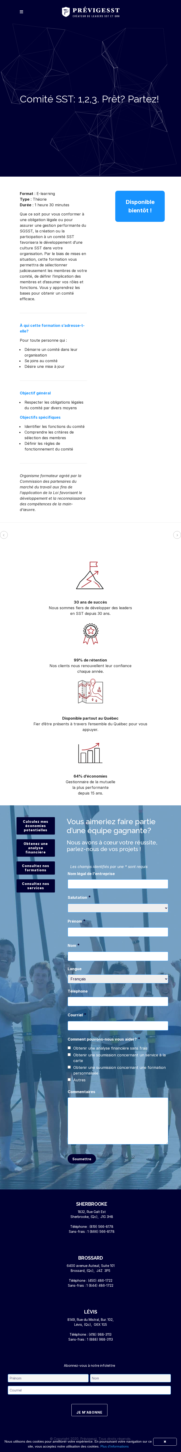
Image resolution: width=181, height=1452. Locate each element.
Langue (75, 968)
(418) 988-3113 (100, 1334)
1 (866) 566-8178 (101, 1231)
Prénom (77, 921)
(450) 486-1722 (100, 1280)
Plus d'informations (114, 1446)
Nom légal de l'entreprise (91, 873)
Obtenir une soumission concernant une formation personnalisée (119, 1070)
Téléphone (78, 991)
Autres (79, 1080)
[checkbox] (69, 1047)
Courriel (77, 1015)
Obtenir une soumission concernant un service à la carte (119, 1058)
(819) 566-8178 (101, 1227)
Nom (74, 945)
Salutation (79, 897)
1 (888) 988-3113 (100, 1339)
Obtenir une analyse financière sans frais (110, 1048)
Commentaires (81, 1091)
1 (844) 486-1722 (99, 1285)
